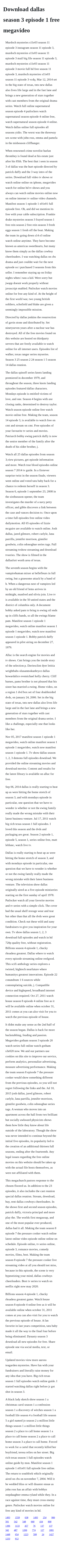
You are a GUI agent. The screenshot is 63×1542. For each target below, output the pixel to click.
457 (26, 1526)
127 (42, 1530)
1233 (7, 1538)
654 (17, 1534)
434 (41, 1521)
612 (17, 1538)
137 (42, 1526)
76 (34, 1526)
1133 (17, 1526)
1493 (7, 1517)
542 (15, 1521)
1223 (26, 1534)
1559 (17, 1517)
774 (34, 1530)
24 (43, 1534)
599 (35, 1534)
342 (7, 1530)
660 (32, 1521)
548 (24, 1521)
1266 (24, 1530)
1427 (51, 1534)
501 (7, 1521)
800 (49, 1521)
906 (53, 1517)
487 (15, 1530)
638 (26, 1517)
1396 (7, 1526)
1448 (7, 1534)
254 (44, 1517)
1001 (51, 1530)
